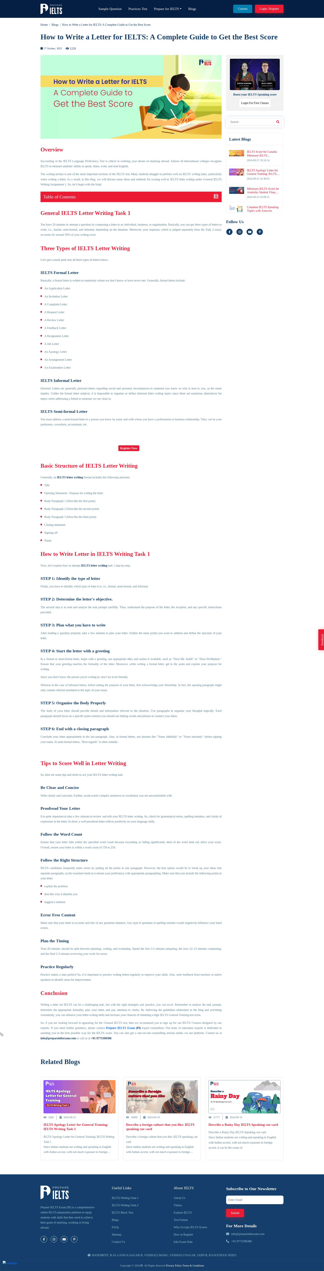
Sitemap (116, 1234)
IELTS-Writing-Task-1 (125, 1198)
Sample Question (110, 9)
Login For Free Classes (255, 103)
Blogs (192, 9)
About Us (179, 1198)
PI (141, 1265)
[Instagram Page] (54, 1239)
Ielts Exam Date (183, 1241)
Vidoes (178, 1205)
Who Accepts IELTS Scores (190, 1227)
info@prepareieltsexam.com (247, 1234)
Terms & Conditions (193, 1265)
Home (44, 24)
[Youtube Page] (249, 232)
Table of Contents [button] (59, 196)
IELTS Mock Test (122, 1212)
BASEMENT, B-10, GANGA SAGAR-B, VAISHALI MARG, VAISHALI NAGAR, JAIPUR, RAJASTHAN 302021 (164, 1255)
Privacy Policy (174, 1265)
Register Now (128, 448)
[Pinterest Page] (74, 1239)
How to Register (183, 1234)
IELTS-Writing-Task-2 (125, 1205)
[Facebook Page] (43, 1239)
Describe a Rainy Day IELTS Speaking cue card (243, 1125)
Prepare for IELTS (166, 9)
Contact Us (118, 1241)
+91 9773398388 (241, 1241)
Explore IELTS (183, 1212)
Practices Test (137, 9)
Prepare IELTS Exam (120, 1027)
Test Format (181, 1219)
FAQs (115, 1227)
